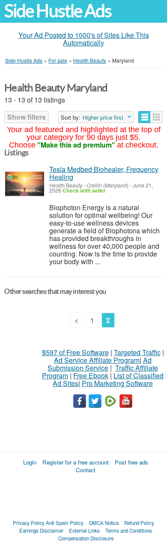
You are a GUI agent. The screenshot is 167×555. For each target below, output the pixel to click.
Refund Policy (139, 522)
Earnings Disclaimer (41, 530)
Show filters (26, 117)
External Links (84, 530)
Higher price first (103, 117)
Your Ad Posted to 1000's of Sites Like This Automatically (83, 39)
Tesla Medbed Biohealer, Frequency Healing (103, 173)
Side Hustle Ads (57, 11)
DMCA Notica (104, 522)
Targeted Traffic (137, 352)
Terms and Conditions (128, 530)
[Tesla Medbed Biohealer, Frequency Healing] (24, 184)
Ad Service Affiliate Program (97, 360)
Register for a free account (75, 462)
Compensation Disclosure (85, 538)
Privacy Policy (29, 522)
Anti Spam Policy (65, 522)
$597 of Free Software (75, 352)
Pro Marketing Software (117, 383)
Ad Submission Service (100, 364)
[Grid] (156, 117)
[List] (144, 117)
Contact (85, 470)
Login (29, 462)
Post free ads (131, 462)
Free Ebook (90, 375)
